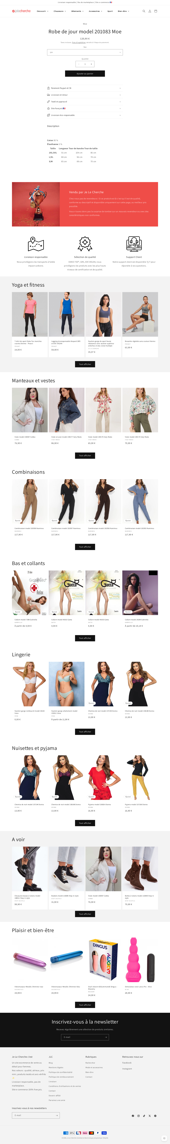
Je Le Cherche (71, 1138)
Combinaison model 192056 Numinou (102, 528)
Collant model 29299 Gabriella (136, 620)
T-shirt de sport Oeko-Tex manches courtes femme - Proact (28, 342)
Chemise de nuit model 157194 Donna (102, 711)
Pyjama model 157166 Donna (136, 804)
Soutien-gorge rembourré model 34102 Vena (30, 712)
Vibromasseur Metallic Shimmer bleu (65, 987)
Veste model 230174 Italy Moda (137, 437)
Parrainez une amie (57, 1100)
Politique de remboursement (61, 1077)
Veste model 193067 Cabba (25, 437)
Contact (52, 1091)
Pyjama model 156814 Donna (99, 804)
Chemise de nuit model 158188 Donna (139, 711)
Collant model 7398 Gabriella (26, 620)
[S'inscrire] (106, 1037)
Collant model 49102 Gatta (61, 620)
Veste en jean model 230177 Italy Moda (66, 437)
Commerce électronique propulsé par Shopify (92, 1138)
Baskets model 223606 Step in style (64, 896)
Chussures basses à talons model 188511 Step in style (27, 897)
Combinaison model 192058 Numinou (29, 528)
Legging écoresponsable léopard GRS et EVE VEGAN (65, 342)
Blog (51, 1063)
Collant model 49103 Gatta (98, 620)
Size (85, 47)
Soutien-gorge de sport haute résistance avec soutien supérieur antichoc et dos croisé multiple (101, 343)
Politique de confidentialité (60, 1072)
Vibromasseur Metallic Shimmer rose (29, 987)
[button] (144, 11)
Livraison (52, 1081)
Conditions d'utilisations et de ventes (65, 1086)
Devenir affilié (55, 1095)
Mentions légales (56, 1067)
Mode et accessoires (94, 1067)
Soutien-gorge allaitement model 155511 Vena (64, 712)
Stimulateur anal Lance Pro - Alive (138, 987)
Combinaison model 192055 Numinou (139, 528)
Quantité (85, 59)
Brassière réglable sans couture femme (140, 341)
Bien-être (89, 1072)
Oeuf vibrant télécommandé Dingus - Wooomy (102, 988)
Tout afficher (85, 364)
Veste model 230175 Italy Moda (100, 437)
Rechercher (90, 1063)
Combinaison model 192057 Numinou (65, 528)
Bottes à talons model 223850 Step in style (139, 897)
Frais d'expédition (79, 42)
